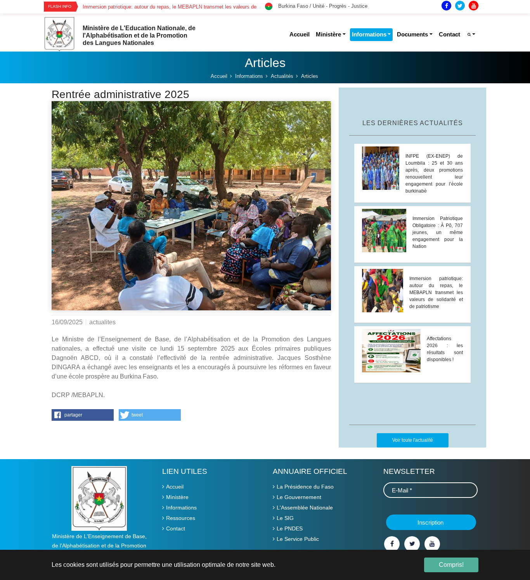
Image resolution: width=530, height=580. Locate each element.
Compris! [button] (451, 564)
